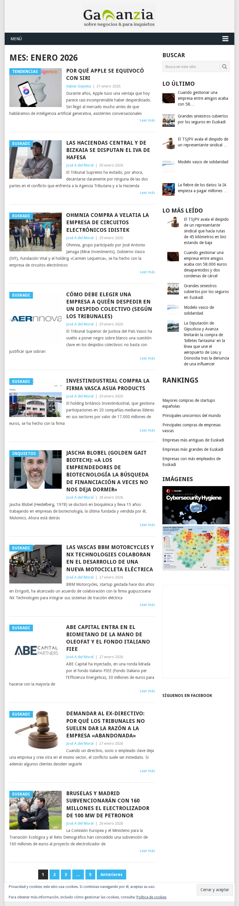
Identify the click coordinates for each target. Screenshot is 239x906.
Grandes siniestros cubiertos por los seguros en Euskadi (206, 291)
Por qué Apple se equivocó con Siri (105, 74)
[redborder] (196, 523)
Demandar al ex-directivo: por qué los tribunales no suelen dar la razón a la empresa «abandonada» (105, 724)
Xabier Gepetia (78, 86)
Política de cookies (151, 897)
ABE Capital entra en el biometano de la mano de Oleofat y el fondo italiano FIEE (108, 638)
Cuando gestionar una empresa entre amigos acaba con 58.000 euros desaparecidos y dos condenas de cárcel (205, 264)
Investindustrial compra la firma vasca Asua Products (108, 384)
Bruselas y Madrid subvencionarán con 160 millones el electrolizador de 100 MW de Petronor (107, 804)
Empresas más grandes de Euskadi (192, 449)
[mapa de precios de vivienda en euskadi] (196, 569)
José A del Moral (80, 165)
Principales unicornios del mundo (191, 415)
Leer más (147, 120)
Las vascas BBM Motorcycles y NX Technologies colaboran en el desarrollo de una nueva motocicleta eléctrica (110, 558)
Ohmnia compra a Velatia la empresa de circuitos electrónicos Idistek (107, 222)
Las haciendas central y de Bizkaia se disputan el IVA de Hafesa (108, 150)
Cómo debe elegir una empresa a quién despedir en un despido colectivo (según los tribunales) (109, 305)
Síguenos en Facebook (187, 695)
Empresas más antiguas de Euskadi (193, 440)
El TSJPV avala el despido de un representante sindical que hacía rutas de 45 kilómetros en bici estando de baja (206, 231)
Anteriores (111, 874)
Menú (16, 38)
